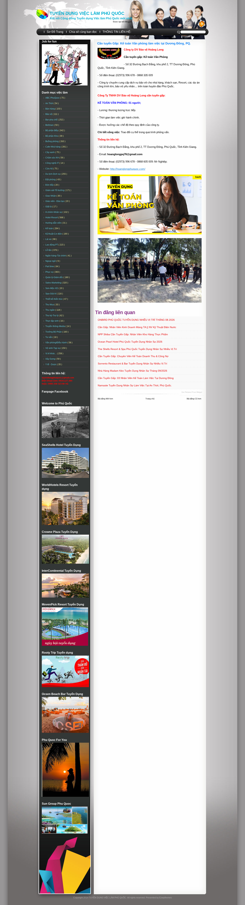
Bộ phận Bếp (52, 130)
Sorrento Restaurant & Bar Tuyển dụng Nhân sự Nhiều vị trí (132, 363)
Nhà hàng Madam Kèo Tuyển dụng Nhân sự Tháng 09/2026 (132, 370)
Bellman (49, 125)
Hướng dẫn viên (53, 223)
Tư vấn (49, 337)
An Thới (49, 103)
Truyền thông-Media (55, 326)
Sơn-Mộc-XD (52, 288)
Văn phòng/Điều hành (56, 342)
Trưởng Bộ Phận (53, 332)
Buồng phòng (52, 141)
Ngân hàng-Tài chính (56, 255)
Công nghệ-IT (52, 163)
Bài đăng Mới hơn (105, 399)
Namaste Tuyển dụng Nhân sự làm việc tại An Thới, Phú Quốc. (135, 385)
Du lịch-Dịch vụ (53, 174)
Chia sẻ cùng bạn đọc (83, 31)
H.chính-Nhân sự (54, 212)
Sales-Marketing (53, 282)
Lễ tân (48, 250)
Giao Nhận (50, 196)
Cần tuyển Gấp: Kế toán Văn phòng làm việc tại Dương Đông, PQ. (144, 43)
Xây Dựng (50, 359)
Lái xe (48, 239)
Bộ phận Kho (52, 136)
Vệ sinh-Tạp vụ (53, 348)
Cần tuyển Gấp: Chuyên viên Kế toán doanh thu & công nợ (133, 356)
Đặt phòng (50, 179)
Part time (50, 266)
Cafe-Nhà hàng (53, 146)
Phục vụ (49, 272)
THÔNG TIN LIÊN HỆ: (117, 31)
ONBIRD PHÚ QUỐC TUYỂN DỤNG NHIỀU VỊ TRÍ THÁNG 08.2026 (136, 319)
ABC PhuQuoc (52, 98)
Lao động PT (51, 244)
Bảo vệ (49, 114)
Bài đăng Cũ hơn (194, 399)
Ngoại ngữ (50, 261)
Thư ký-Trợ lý (52, 315)
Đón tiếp (49, 185)
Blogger (128, 22)
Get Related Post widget (192, 392)
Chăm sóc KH (52, 157)
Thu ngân (50, 310)
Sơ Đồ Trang (55, 31)
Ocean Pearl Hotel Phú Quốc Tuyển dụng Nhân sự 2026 (130, 341)
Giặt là (48, 206)
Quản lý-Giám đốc (54, 277)
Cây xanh (50, 152)
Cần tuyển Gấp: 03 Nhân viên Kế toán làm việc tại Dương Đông (136, 378)
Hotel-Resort (51, 217)
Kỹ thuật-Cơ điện (53, 234)
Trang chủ (149, 399)
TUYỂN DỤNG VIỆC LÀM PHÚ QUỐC (87, 13)
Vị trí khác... (51, 353)
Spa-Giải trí (51, 293)
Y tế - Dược (51, 364)
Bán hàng (50, 109)
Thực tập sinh (52, 321)
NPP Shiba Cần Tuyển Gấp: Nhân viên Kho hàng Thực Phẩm (133, 334)
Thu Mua (50, 304)
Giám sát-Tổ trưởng (55, 190)
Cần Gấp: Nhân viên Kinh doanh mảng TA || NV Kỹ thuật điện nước (137, 327)
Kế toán (49, 228)
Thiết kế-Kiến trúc (54, 299)
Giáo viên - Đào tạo (55, 201)
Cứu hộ (49, 168)
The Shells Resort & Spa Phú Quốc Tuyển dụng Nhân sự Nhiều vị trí (137, 349)
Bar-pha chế (51, 119)
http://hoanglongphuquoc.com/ (127, 169)
